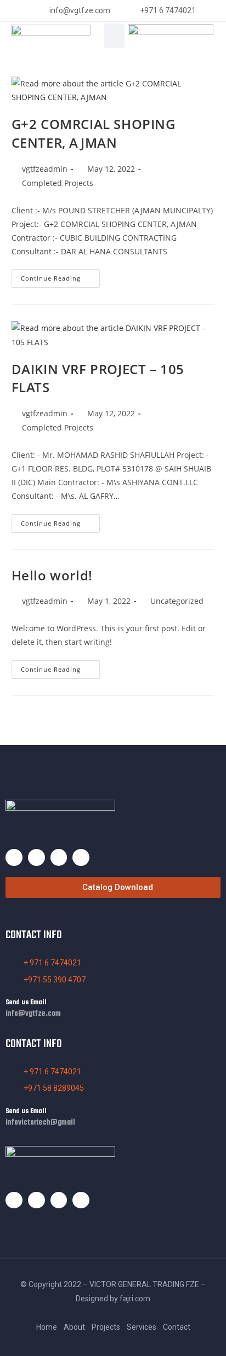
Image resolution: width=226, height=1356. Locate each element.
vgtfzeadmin (44, 169)
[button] (114, 36)
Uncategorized (177, 601)
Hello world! (52, 575)
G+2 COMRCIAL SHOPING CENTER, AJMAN (94, 133)
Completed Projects (57, 183)
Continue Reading (60, 275)
